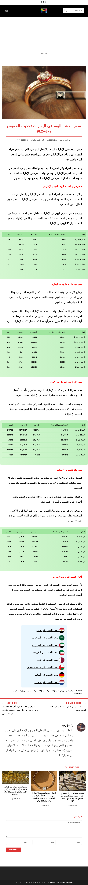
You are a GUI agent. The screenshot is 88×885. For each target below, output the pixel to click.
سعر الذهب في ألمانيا (47, 674)
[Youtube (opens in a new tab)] (6, 10)
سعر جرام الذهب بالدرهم (20, 691)
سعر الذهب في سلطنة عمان (43, 667)
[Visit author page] (81, 727)
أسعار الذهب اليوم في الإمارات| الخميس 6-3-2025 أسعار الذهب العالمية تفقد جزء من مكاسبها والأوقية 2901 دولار (44, 797)
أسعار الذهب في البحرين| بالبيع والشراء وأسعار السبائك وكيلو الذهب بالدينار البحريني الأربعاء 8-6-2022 (15, 791)
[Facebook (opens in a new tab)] (42, 2)
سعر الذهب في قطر (47, 659)
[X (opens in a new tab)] (45, 2)
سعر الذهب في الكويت (46, 652)
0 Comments (24, 140)
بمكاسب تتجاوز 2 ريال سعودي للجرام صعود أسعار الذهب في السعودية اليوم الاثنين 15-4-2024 (72, 797)
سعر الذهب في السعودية (45, 637)
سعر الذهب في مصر (47, 630)
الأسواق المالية (36, 140)
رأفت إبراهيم (64, 140)
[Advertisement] (44, 34)
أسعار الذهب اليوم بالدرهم (72, 691)
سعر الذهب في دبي (32, 691)
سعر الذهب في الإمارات (45, 645)
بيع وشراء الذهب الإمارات (57, 691)
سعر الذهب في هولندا (46, 682)
